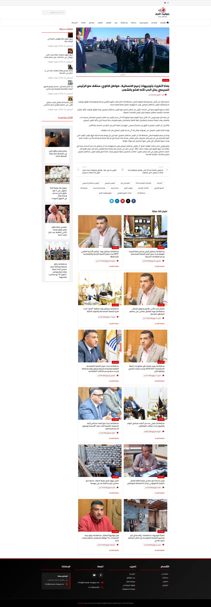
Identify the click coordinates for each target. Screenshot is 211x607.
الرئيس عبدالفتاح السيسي (90, 183)
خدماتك (165, 577)
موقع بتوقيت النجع (105, 192)
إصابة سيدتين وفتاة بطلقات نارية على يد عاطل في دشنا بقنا (58, 72)
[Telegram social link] (111, 201)
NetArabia (81, 603)
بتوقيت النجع (128, 187)
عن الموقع (131, 577)
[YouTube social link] (165, 2)
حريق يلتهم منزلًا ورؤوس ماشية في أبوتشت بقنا (60, 40)
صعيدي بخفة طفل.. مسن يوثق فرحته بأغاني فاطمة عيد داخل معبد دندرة (57, 231)
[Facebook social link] (168, 2)
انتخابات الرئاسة (143, 187)
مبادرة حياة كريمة (99, 187)
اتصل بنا (132, 574)
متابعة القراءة (160, 266)
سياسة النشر (130, 581)
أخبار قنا (159, 183)
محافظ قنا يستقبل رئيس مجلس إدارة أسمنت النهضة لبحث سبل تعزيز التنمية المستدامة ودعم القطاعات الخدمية (147, 254)
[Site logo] (162, 12)
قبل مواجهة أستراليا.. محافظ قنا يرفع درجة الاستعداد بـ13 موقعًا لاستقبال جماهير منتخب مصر (100, 538)
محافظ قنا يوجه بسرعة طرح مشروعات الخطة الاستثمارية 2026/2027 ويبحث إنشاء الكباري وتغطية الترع (146, 368)
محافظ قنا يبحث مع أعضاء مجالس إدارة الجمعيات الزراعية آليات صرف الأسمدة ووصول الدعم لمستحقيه (100, 426)
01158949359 (94, 587)
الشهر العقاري (159, 187)
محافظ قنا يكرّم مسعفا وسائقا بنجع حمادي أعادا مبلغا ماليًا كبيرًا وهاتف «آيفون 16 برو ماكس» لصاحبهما (57, 270)
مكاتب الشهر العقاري (124, 192)
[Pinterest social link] (122, 201)
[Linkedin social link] (117, 201)
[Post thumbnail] (70, 35)
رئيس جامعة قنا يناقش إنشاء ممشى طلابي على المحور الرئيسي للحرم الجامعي (58, 103)
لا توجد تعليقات (53, 46)
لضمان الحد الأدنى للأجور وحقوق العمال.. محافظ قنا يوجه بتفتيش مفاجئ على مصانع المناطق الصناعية (147, 311)
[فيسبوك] (100, 575)
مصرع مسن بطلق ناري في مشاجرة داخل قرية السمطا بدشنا (58, 153)
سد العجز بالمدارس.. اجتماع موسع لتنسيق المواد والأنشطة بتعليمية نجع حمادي (58, 87)
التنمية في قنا (125, 183)
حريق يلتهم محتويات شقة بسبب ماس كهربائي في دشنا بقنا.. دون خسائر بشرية (58, 56)
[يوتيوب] (94, 575)
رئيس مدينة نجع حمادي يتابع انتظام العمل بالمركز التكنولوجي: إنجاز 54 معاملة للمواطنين (146, 482)
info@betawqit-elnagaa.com (88, 582)
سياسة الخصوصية (128, 589)
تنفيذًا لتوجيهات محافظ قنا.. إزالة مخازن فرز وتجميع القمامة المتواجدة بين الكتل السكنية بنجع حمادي (146, 538)
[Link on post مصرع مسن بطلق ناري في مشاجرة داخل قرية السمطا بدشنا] (57, 138)
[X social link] (128, 201)
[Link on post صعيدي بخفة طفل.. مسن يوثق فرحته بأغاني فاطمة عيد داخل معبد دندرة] (57, 214)
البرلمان (165, 585)
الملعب (165, 581)
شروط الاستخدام (129, 585)
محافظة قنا (141, 192)
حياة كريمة (115, 187)
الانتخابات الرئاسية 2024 (143, 183)
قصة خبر (165, 80)
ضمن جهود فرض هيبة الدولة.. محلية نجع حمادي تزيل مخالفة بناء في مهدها (102, 482)
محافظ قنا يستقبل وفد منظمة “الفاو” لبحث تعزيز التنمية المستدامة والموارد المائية (101, 310)
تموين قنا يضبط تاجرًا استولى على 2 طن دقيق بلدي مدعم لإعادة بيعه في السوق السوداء (58, 193)
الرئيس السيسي (110, 183)
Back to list (123, 169)
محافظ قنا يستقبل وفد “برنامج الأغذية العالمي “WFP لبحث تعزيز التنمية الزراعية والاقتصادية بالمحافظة (100, 254)
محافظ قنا (83, 187)
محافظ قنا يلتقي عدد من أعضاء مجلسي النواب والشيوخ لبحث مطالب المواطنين (146, 425)
